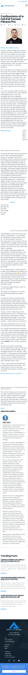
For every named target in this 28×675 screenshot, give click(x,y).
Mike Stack (6, 422)
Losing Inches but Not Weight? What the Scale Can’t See (12, 596)
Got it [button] (14, 671)
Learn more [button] (21, 667)
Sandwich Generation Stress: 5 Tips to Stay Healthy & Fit (12, 560)
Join (6, 638)
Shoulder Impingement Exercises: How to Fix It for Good (13, 578)
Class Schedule (8, 639)
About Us (7, 644)
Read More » (4, 573)
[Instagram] (14, 660)
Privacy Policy (8, 655)
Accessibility (8, 653)
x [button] (26, 664)
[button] (3, 25)
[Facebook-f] (9, 660)
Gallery (6, 646)
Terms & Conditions (10, 657)
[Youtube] (19, 660)
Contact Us (7, 651)
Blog (6, 648)
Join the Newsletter (10, 641)
